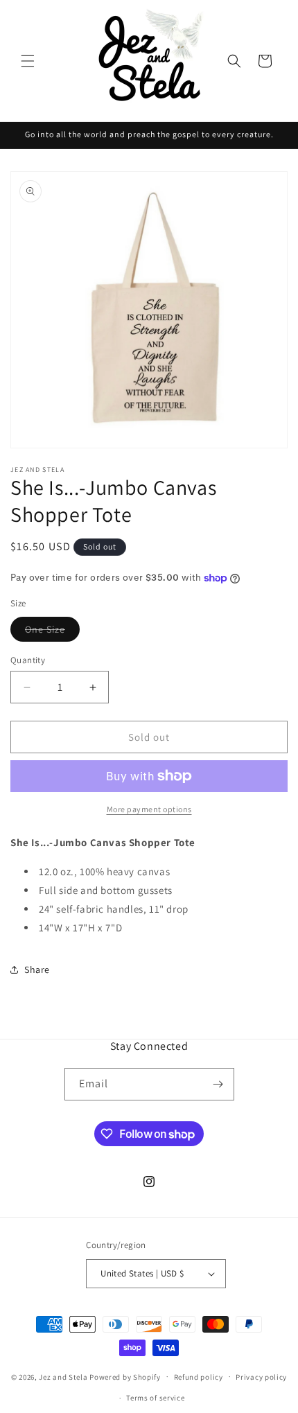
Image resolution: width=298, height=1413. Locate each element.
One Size (52, 632)
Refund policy (198, 1377)
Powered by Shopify (125, 1376)
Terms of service (155, 1398)
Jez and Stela (63, 1376)
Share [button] (37, 969)
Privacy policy (261, 1377)
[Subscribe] (218, 1084)
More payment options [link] (149, 809)
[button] (27, 61)
